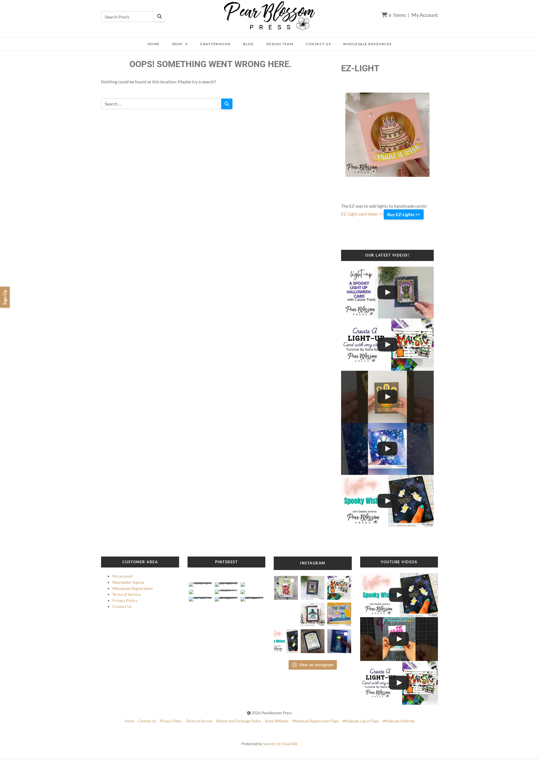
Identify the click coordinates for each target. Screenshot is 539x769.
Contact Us (318, 44)
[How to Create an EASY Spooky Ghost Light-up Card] (387, 501)
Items (397, 15)
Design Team (280, 44)
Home (154, 44)
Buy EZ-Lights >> (403, 214)
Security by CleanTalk (280, 743)
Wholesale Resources (367, 44)
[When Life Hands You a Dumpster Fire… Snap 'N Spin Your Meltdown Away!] (399, 639)
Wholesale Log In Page (360, 721)
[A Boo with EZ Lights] (387, 397)
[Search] (159, 16)
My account (122, 576)
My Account (425, 15)
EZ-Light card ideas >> (362, 213)
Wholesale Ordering (398, 721)
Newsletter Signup (128, 582)
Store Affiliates (277, 721)
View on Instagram (316, 664)
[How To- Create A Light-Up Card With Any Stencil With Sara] (387, 345)
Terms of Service (126, 594)
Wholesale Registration (132, 588)
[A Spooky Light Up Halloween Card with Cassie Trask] (387, 293)
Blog (248, 44)
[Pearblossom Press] (269, 16)
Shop (177, 44)
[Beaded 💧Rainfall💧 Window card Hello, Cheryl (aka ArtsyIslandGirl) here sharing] (312, 639)
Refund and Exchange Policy (238, 721)
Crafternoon (215, 44)
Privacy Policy (124, 600)
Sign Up (4, 297)
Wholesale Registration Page (315, 721)
